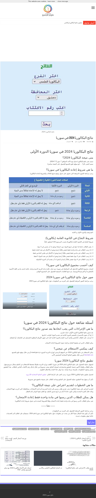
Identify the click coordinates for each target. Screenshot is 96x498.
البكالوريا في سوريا (57, 429)
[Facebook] (49, 492)
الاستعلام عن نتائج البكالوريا (83, 429)
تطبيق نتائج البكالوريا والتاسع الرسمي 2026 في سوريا (65, 23)
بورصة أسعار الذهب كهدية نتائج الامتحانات (15, 438)
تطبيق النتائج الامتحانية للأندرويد (36, 374)
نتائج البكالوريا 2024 (75, 431)
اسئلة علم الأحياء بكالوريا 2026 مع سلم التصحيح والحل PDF (17, 469)
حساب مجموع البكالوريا (20, 429)
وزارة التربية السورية (61, 431)
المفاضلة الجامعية (34, 429)
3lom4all (89, 141)
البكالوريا (80, 141)
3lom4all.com (88, 355)
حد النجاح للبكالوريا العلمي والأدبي (50, 468)
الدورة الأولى (45, 429)
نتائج (76, 141)
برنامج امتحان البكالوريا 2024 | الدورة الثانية (80, 438)
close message (63, 1)
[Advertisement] (48, 42)
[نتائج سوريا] (48, 10)
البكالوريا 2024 (68, 429)
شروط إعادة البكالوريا (89, 431)
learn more (51, 1)
